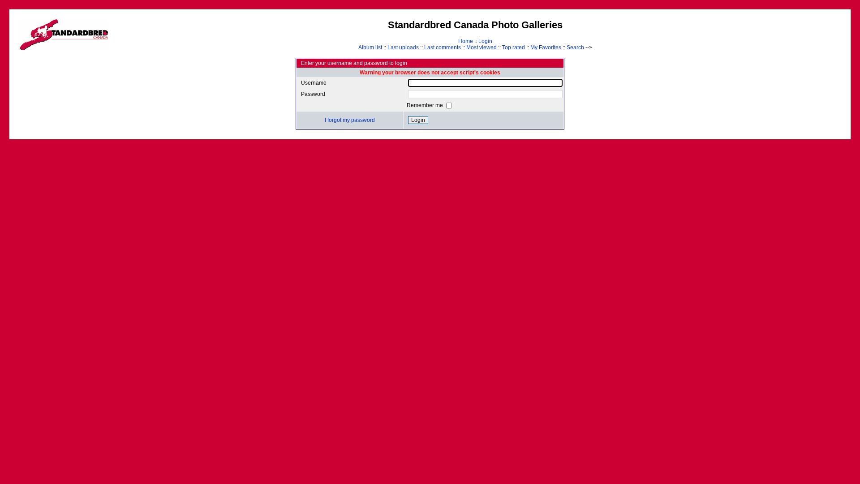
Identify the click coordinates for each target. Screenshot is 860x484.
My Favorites (545, 47)
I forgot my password (350, 120)
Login (485, 41)
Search (575, 47)
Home (465, 41)
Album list (370, 47)
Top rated (513, 47)
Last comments (442, 47)
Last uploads (403, 47)
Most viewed (481, 47)
